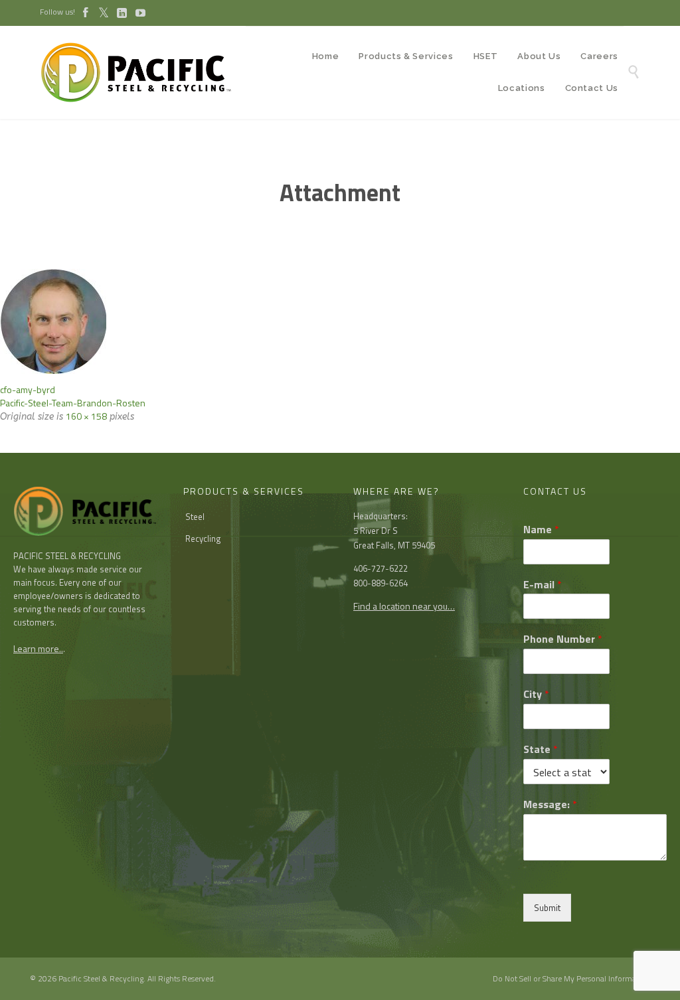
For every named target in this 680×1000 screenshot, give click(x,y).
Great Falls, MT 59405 (394, 545)
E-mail (542, 585)
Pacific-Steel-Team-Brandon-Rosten (72, 403)
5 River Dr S (375, 530)
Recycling (203, 538)
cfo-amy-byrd (27, 389)
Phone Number (562, 639)
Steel (195, 516)
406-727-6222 (380, 568)
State (540, 749)
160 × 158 (86, 416)
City (536, 694)
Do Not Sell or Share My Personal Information (571, 978)
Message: (550, 804)
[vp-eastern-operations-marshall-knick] (340, 321)
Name (541, 530)
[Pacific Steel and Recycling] (143, 72)
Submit (547, 907)
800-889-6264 (380, 583)
